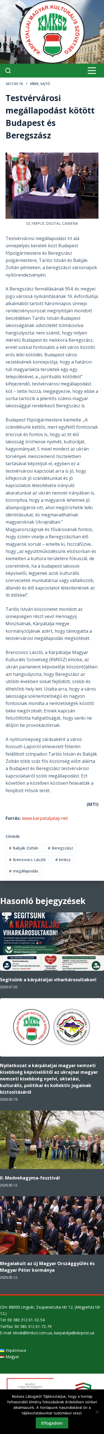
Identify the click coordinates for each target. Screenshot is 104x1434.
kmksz (63, 859)
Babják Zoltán (23, 848)
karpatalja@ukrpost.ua (74, 1332)
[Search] (8, 70)
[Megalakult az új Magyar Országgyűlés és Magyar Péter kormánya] (52, 1225)
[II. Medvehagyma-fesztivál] (52, 1140)
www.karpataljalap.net (45, 818)
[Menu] (92, 71)
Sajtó (45, 83)
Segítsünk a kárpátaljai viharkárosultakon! (48, 980)
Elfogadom (52, 1423)
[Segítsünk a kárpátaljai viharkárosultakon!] (52, 941)
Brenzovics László (27, 859)
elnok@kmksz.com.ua (32, 1332)
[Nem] (97, 1412)
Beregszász (60, 848)
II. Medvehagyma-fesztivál (30, 1178)
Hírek (34, 83)
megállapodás (23, 871)
